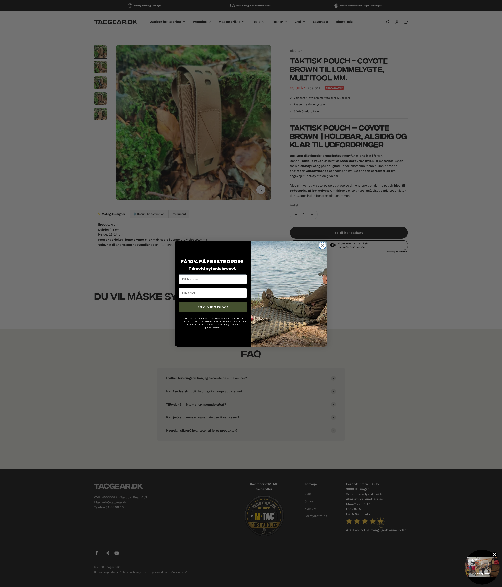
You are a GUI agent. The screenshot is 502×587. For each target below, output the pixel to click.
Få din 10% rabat (213, 307)
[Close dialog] (322, 245)
